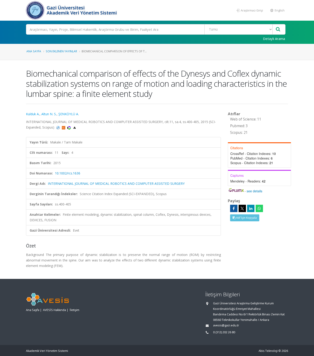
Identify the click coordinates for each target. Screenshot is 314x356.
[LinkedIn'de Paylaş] (250, 208)
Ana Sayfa (33, 51)
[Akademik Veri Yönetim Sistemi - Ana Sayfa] (36, 10)
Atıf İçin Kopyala (246, 218)
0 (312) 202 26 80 (224, 332)
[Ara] (278, 29)
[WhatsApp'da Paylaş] (259, 208)
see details (254, 191)
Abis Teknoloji (268, 351)
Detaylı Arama (274, 38)
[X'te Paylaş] (242, 208)
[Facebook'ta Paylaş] (233, 208)
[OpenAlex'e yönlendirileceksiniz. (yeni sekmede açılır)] (74, 127)
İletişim (74, 310)
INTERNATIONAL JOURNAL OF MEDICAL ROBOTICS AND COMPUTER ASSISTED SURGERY (116, 183)
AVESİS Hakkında (54, 310)
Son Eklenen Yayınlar (61, 51)
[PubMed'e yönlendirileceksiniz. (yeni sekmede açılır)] (58, 127)
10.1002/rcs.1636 (67, 173)
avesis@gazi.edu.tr (226, 325)
